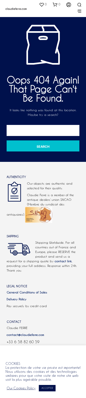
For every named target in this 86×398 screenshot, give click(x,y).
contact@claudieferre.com (25, 335)
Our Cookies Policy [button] (21, 388)
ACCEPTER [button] (47, 388)
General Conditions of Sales (27, 292)
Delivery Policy (16, 299)
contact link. (63, 261)
